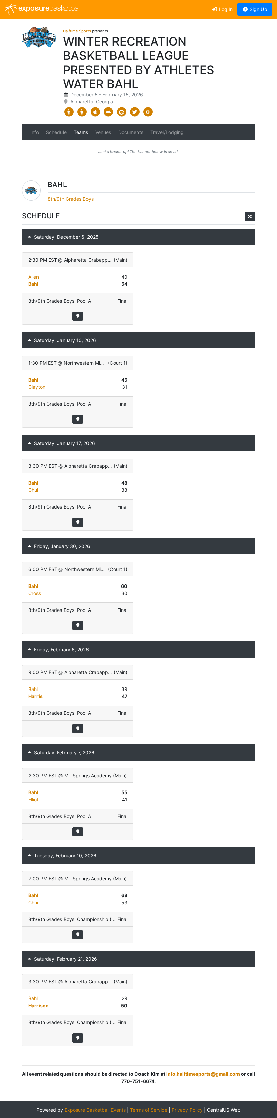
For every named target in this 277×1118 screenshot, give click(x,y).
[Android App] (108, 112)
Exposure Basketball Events (95, 1110)
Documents (130, 132)
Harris (35, 696)
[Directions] (77, 316)
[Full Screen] (250, 216)
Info (34, 132)
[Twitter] (135, 112)
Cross (34, 593)
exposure (49, 9)
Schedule (56, 132)
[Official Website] (148, 112)
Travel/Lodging (167, 132)
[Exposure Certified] (121, 112)
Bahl (33, 284)
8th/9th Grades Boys (71, 199)
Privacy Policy (187, 1110)
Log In (225, 9)
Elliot (33, 799)
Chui (33, 490)
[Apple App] (95, 112)
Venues (103, 132)
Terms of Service (148, 1110)
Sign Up (257, 9)
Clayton (36, 387)
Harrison (38, 1005)
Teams (81, 132)
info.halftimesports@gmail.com (203, 1074)
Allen (33, 277)
